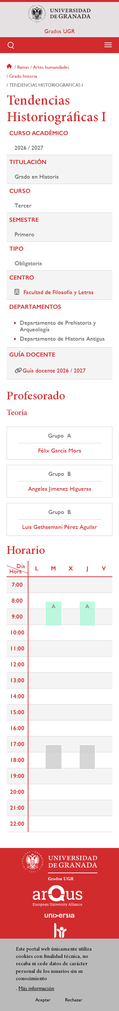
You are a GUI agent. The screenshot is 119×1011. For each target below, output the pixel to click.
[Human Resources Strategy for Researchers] (59, 933)
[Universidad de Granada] (59, 14)
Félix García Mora (59, 450)
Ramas (23, 67)
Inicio (10, 67)
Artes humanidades (51, 67)
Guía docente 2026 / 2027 (54, 370)
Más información (36, 988)
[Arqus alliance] (57, 895)
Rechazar (73, 999)
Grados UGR (59, 31)
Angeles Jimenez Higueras (59, 488)
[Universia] (59, 916)
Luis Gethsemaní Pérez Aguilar (59, 527)
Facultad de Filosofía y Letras (58, 292)
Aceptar (43, 999)
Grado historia (23, 76)
